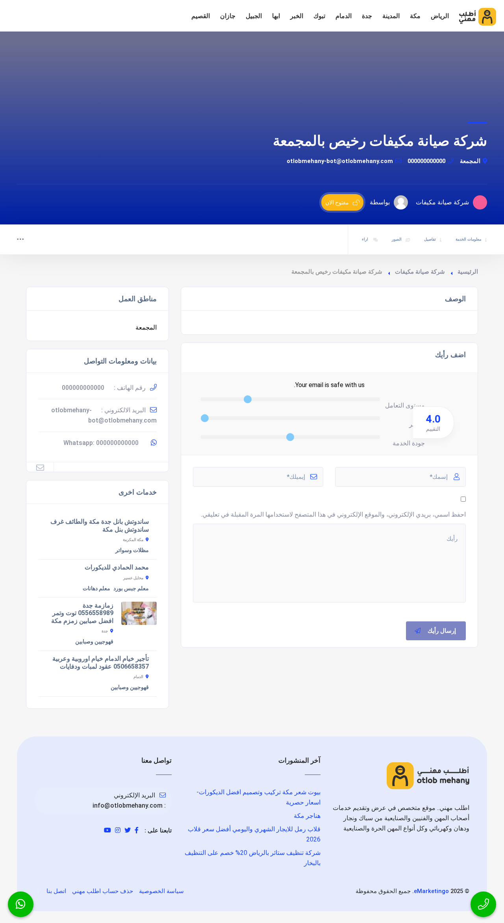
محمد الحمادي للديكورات (117, 567)
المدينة (391, 16)
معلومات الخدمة (468, 239)
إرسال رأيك (442, 631)
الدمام (343, 16)
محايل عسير (133, 578)
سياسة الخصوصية (161, 891)
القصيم (200, 16)
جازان (227, 16)
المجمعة (470, 161)
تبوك (319, 16)
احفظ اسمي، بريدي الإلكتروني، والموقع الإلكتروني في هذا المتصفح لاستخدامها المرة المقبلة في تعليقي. (333, 514)
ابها (276, 16)
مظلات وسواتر (132, 550)
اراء (365, 239)
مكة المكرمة (133, 539)
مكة (415, 16)
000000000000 (426, 161)
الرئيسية (468, 271)
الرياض (440, 16)
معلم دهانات (96, 588)
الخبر (296, 16)
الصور (397, 239)
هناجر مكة (307, 815)
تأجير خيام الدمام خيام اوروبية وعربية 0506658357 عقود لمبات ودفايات (100, 662)
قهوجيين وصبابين (94, 641)
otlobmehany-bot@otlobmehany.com (340, 161)
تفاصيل (430, 239)
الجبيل (254, 16)
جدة (367, 16)
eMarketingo (431, 891)
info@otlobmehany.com (128, 805)
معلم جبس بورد (131, 588)
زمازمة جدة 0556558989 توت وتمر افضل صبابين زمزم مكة (82, 613)
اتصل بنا (56, 891)
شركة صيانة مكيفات (420, 271)
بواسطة (380, 202)
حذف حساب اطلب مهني (102, 891)
